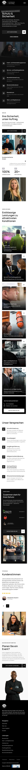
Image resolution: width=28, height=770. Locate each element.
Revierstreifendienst (7, 752)
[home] (4, 3)
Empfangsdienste (6, 748)
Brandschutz (5, 738)
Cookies (18, 759)
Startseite (4, 723)
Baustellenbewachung (7, 750)
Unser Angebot (5, 728)
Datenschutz (11, 759)
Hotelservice (5, 743)
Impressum (4, 759)
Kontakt (4, 730)
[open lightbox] (14, 50)
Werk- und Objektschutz (8, 740)
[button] (24, 3)
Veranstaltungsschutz (7, 745)
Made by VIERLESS (6, 766)
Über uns (4, 726)
